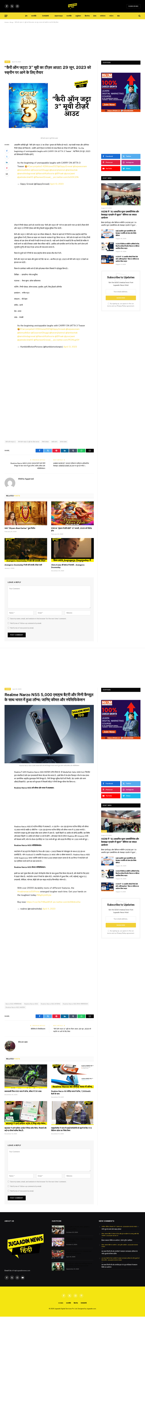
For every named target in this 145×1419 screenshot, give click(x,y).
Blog (11, 22)
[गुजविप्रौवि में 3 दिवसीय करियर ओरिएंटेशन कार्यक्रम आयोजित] (58, 1230)
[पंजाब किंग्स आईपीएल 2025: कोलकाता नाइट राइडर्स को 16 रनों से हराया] (58, 1254)
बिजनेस (87, 16)
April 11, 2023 (48, 908)
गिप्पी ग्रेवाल (45, 442)
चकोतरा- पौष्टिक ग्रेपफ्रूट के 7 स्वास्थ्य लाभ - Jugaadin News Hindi (119, 1226)
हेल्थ (94, 16)
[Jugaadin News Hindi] (72, 6)
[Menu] (6, 15)
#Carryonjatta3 (34, 166)
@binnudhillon (24, 170)
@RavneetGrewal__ (43, 177)
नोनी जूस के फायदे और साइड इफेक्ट (111, 1229)
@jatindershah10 (25, 177)
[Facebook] (7, 151)
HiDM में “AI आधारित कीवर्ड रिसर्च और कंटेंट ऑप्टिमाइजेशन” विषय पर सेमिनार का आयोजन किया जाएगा (127, 259)
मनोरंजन (103, 16)
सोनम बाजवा (63, 442)
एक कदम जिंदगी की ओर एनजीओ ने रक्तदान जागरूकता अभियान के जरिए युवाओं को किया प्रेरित (120, 1252)
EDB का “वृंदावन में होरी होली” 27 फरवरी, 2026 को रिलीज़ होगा (71, 529)
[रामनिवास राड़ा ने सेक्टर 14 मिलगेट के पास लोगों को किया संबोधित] (58, 1242)
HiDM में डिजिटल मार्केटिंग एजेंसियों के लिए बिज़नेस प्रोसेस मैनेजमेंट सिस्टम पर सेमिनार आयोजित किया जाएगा (127, 246)
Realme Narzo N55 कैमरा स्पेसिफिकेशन (75, 1004)
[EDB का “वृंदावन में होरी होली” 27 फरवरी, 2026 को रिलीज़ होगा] (72, 513)
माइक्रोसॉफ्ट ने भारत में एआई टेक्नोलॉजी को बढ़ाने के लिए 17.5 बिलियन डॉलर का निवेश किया (71, 1129)
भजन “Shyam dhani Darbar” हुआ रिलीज (20, 528)
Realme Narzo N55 (31, 1004)
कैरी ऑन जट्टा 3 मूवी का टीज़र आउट (28, 442)
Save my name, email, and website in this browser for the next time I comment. (38, 619)
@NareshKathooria (45, 173)
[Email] (7, 174)
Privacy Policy (121, 306)
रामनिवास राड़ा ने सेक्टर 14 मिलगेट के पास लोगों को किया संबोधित (79, 1240)
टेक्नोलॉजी (45, 16)
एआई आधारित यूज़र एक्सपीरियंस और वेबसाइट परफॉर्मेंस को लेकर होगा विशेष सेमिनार (126, 233)
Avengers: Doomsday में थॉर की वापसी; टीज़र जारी (23, 565)
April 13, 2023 (57, 184)
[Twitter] (7, 156)
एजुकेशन (78, 16)
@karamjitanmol (57, 170)
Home (6, 22)
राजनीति (33, 16)
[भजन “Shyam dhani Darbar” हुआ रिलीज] (26, 513)
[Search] (139, 15)
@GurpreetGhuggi (40, 170)
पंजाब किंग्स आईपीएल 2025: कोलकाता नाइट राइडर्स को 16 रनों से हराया (79, 1252)
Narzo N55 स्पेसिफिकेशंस (14, 1004)
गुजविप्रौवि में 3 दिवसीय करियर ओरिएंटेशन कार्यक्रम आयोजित (78, 1228)
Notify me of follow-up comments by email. (26, 623)
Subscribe (133, 6)
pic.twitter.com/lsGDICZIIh (66, 177)
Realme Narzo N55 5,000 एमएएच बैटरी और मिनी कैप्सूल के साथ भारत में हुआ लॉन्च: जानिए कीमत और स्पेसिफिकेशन (28, 465)
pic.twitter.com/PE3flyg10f (66, 340)
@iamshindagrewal (26, 173)
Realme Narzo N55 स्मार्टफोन (15, 1007)
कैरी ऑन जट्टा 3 (10, 442)
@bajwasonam (80, 166)
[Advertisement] (72, 44)
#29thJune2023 (50, 166)
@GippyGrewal (65, 166)
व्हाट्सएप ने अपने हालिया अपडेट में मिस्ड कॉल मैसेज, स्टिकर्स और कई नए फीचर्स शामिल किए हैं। (26, 1129)
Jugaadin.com (91, 1309)
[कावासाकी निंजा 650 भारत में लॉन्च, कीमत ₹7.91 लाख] (26, 1076)
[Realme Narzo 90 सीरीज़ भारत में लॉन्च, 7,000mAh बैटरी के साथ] (72, 1076)
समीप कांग (54, 442)
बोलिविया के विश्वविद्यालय (38, 1029)
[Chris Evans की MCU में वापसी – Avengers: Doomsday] (72, 550)
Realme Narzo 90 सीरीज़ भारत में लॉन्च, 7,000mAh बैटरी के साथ (71, 1092)
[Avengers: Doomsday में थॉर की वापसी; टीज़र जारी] (26, 550)
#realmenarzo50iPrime (28, 891)
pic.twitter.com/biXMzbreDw (66, 902)
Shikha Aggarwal (26, 479)
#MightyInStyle (43, 895)
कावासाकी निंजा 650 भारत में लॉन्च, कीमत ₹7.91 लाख (23, 1091)
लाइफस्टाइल (59, 16)
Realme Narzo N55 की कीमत (50, 1004)
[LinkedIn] (7, 162)
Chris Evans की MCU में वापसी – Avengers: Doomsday (68, 566)
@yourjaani (69, 173)
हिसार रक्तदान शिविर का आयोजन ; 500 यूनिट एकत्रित (117, 1240)
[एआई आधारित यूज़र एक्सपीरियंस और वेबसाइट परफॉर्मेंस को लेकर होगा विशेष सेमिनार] (107, 233)
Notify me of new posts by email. (22, 628)
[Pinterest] (7, 168)
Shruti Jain (23, 1042)
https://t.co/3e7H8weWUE (39, 902)
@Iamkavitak (71, 170)
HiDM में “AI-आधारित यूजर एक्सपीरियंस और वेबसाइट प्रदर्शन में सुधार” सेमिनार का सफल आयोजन (120, 214)
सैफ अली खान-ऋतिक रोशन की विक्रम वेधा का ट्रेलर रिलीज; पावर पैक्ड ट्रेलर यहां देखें (79, 1265)
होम (26, 16)
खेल (118, 16)
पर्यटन (111, 16)
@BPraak (59, 173)
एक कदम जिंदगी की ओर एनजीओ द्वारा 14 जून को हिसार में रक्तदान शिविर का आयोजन (119, 1266)
